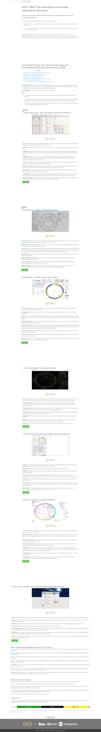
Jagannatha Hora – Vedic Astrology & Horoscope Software (37, 72)
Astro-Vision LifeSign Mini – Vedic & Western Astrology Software (38, 81)
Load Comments (50, 717)
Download (25, 182)
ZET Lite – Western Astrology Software (33, 80)
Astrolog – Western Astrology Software (33, 77)
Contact (52, 730)
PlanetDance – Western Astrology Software (34, 74)
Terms (47, 730)
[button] (16, 1)
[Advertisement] (50, 51)
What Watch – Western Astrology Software (34, 75)
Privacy (42, 730)
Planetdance (24, 240)
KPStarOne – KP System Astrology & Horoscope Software (37, 78)
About (37, 730)
